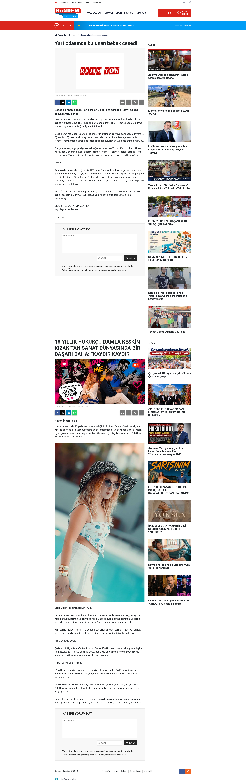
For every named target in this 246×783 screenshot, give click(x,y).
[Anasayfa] (56, 3)
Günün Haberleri (77, 3)
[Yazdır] (122, 102)
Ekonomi (129, 13)
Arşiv (88, 3)
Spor (119, 13)
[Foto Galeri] (190, 2)
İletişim (124, 771)
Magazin (142, 13)
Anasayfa (62, 35)
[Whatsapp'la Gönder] (74, 102)
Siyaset (109, 13)
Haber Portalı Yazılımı (67, 779)
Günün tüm (182, 25)
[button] (128, 102)
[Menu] (162, 13)
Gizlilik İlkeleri (135, 771)
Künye (115, 771)
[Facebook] (57, 102)
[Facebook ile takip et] (182, 771)
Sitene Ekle (97, 3)
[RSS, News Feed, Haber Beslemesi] (188, 771)
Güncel (72, 35)
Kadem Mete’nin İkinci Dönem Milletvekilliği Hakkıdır (110, 25)
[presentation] (64, 25)
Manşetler (64, 3)
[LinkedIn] (68, 102)
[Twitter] (62, 102)
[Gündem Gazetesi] (68, 13)
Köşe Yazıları (94, 13)
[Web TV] (183, 2)
